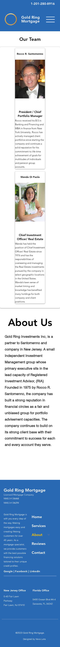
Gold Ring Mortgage (30, 19)
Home (37, 517)
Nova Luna (41, 639)
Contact (38, 552)
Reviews (38, 543)
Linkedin (35, 571)
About (37, 534)
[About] (49, 534)
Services (39, 526)
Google (9, 571)
